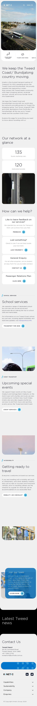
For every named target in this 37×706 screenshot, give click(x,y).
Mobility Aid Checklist (13, 495)
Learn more (14, 593)
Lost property (17, 250)
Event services (10, 409)
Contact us (17, 268)
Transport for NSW (12, 326)
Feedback (17, 232)
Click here (17, 281)
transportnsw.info (25, 320)
